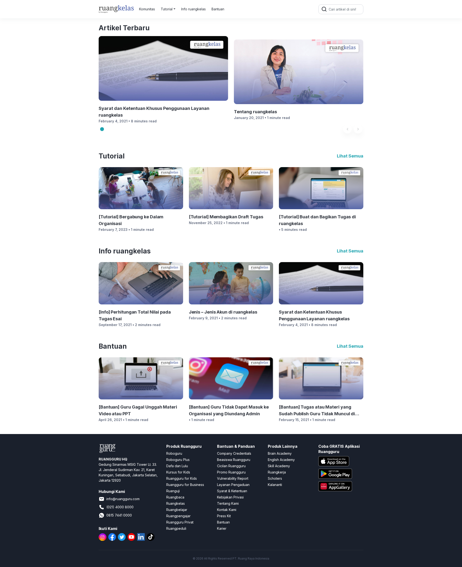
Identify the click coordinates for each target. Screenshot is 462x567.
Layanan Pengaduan (233, 485)
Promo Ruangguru (231, 472)
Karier (221, 528)
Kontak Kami (226, 510)
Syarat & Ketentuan (232, 491)
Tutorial (167, 9)
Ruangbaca (175, 497)
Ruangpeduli (176, 528)
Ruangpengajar (178, 516)
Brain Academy (280, 453)
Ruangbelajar (176, 510)
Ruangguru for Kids (181, 478)
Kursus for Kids (178, 472)
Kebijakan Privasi (230, 497)
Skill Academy (279, 466)
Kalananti (275, 485)
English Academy (281, 460)
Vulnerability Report (232, 478)
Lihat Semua (350, 156)
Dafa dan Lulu (177, 466)
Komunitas (147, 9)
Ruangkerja (277, 472)
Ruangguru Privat (179, 522)
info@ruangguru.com (123, 499)
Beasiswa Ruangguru (233, 460)
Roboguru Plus (178, 460)
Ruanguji (173, 491)
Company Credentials (234, 453)
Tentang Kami (228, 503)
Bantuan (218, 9)
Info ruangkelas (193, 9)
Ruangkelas (175, 503)
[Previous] (347, 129)
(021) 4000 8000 (120, 507)
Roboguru (174, 453)
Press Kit (224, 516)
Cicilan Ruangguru (231, 466)
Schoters (275, 478)
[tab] (102, 129)
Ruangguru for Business (185, 485)
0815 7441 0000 (119, 515)
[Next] (358, 129)
